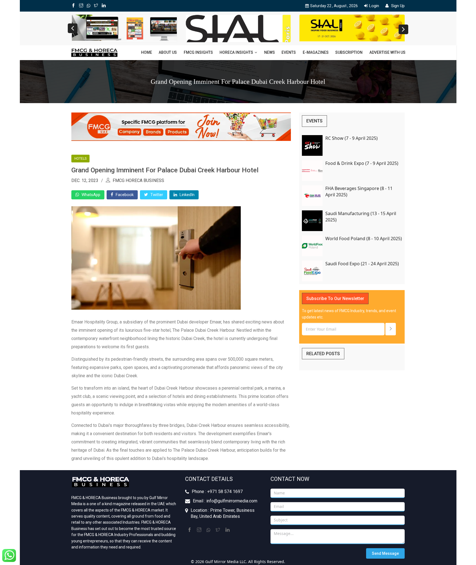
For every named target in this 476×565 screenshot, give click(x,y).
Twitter (156, 194)
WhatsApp (90, 194)
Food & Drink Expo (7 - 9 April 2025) (361, 163)
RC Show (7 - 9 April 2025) (351, 138)
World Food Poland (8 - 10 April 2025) (363, 238)
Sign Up (397, 5)
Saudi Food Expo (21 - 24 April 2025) (362, 264)
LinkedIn (186, 194)
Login (374, 5)
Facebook (124, 194)
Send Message (385, 553)
